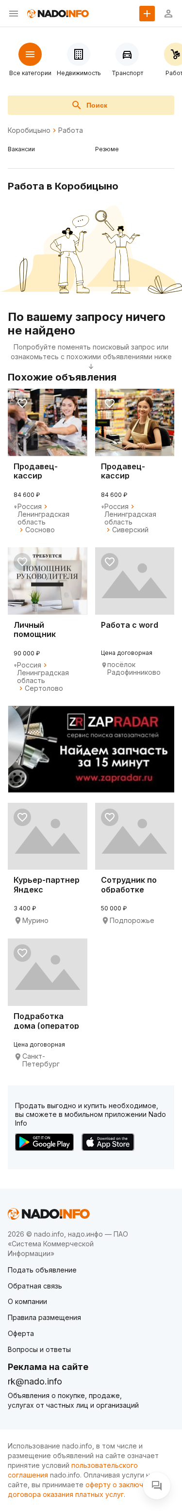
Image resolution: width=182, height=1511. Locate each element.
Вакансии (21, 149)
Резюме (107, 149)
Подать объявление (42, 1270)
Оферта (21, 1333)
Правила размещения (44, 1317)
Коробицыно (29, 130)
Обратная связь (35, 1286)
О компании (27, 1301)
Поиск (96, 105)
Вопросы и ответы (39, 1349)
